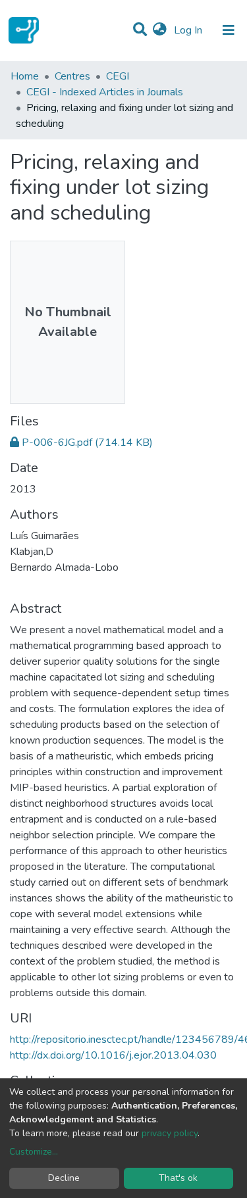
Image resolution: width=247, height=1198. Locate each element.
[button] (159, 30)
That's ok (178, 1178)
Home (25, 76)
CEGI (117, 76)
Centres (72, 76)
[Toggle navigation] (228, 30)
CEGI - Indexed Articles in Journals (104, 92)
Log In (189, 30)
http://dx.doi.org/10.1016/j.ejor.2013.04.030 (113, 1055)
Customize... (33, 1151)
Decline (64, 1178)
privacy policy (170, 1133)
